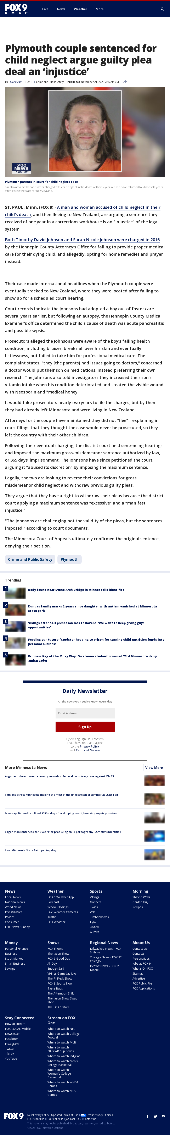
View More (154, 767)
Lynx (93, 922)
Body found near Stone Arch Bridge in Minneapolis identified (76, 590)
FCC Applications (143, 988)
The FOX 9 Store (58, 1007)
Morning (140, 891)
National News (15, 902)
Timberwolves (99, 917)
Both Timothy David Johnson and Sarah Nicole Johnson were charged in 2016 (82, 239)
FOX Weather (56, 922)
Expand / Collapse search (162, 9)
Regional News (104, 942)
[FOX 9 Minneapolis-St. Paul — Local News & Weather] (18, 9)
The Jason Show (58, 953)
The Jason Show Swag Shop (62, 1000)
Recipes (137, 907)
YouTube (11, 1058)
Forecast (53, 902)
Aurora (94, 932)
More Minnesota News (26, 767)
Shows (53, 942)
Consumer (12, 922)
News (10, 891)
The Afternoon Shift (60, 993)
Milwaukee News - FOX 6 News (105, 950)
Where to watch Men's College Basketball (62, 1063)
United (94, 927)
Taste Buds (55, 988)
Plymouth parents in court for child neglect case (41, 182)
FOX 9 (29, 82)
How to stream (15, 1024)
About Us (141, 942)
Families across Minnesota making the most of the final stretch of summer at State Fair (61, 795)
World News (13, 907)
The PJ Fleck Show (59, 978)
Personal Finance (16, 949)
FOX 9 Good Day (58, 958)
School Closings (58, 907)
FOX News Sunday (17, 927)
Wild (93, 912)
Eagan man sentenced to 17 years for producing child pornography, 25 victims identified (63, 832)
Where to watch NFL (61, 1029)
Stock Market (14, 958)
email (163, 1116)
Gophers (95, 902)
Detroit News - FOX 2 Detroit (104, 968)
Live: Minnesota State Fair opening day (30, 850)
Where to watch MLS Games (61, 1093)
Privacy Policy (89, 746)
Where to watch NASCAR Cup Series (60, 1049)
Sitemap (137, 973)
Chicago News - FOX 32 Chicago (106, 959)
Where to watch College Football (63, 1035)
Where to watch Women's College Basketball (59, 1073)
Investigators (13, 912)
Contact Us (139, 949)
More (100, 9)
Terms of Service (88, 750)
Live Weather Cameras (62, 912)
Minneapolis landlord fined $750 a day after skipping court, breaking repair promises (61, 813)
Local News (13, 897)
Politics (10, 917)
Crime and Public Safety (50, 82)
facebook (147, 1116)
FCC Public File (142, 983)
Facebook (11, 1039)
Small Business (15, 963)
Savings (10, 968)
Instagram (12, 1044)
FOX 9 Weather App (60, 897)
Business (11, 953)
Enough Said (55, 968)
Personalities (141, 958)
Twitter (10, 1049)
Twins (94, 907)
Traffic (51, 917)
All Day (52, 963)
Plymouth (70, 559)
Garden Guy (140, 902)
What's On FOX (142, 968)
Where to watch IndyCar (63, 1056)
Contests (138, 953)
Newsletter (12, 1034)
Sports (96, 891)
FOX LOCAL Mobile (18, 1029)
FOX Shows (55, 949)
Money (11, 942)
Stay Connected (19, 1017)
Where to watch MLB (61, 1042)
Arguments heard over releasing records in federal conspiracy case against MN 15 (59, 776)
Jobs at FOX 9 (141, 963)
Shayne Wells (141, 897)
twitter (155, 1116)
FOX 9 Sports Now (59, 983)
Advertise (138, 978)
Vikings (94, 897)
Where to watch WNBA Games (63, 1084)
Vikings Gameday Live (61, 973)
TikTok (9, 1054)
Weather (55, 891)
